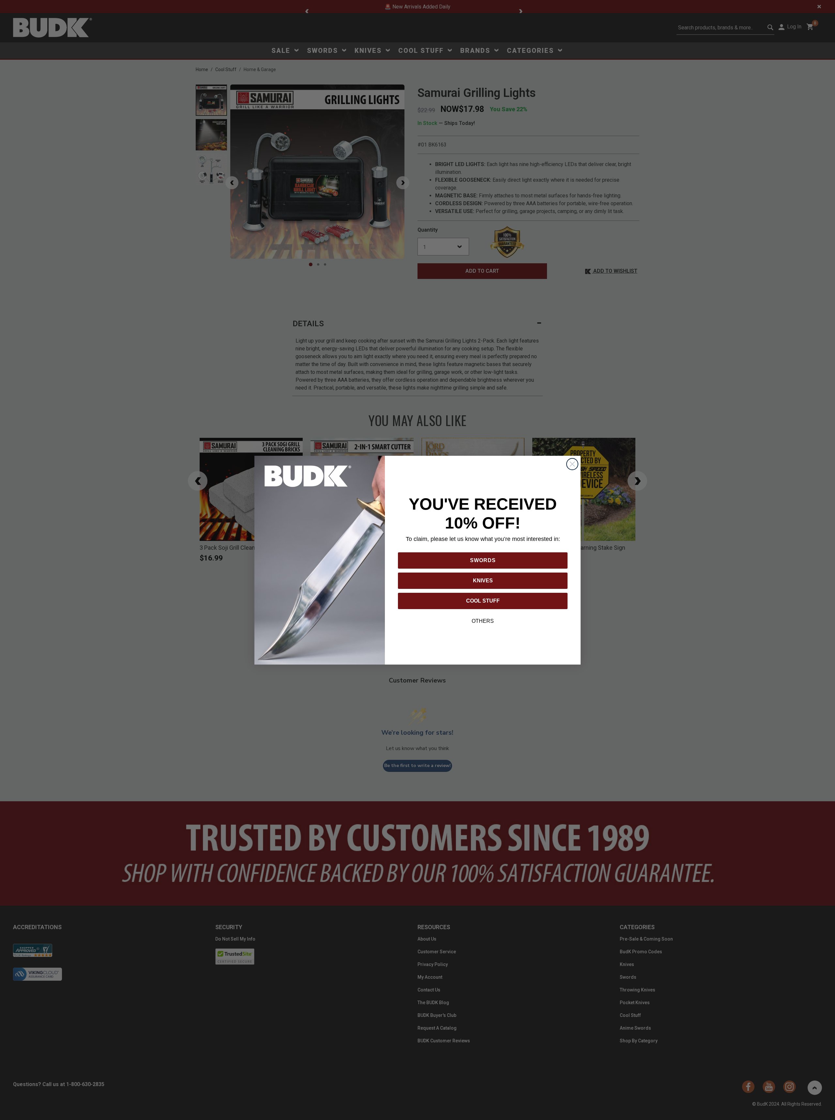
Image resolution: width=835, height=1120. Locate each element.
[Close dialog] (572, 464)
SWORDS (483, 560)
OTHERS (483, 621)
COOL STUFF (483, 601)
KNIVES (483, 580)
